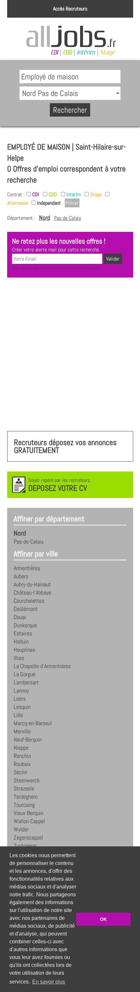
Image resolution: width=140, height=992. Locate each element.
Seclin (20, 772)
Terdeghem (26, 796)
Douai (20, 617)
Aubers (21, 576)
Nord (44, 218)
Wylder (21, 829)
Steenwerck (27, 780)
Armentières (27, 568)
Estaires (23, 633)
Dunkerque (25, 625)
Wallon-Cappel (29, 821)
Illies (19, 658)
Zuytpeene (25, 845)
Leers (20, 698)
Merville (22, 731)
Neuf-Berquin (28, 739)
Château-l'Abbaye (32, 592)
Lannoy (21, 690)
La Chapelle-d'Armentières (42, 666)
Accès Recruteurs (70, 8)
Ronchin (22, 756)
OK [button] (103, 919)
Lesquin (22, 707)
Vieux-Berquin (28, 813)
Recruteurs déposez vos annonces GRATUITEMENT (65, 446)
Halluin (21, 641)
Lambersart (26, 682)
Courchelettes (29, 600)
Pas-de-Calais (67, 218)
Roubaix (22, 764)
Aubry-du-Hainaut (32, 584)
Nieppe (21, 747)
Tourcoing (24, 804)
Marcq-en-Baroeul (33, 723)
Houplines (24, 649)
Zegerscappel (28, 837)
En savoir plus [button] (48, 981)
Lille (18, 715)
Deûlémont (25, 609)
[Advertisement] (70, 354)
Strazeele (24, 788)
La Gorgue (24, 674)
